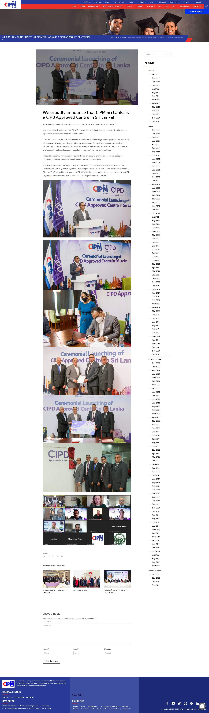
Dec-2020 (156, 278)
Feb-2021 (155, 74)
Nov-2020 (156, 282)
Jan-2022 (156, 242)
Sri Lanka (187, 709)
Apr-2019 (155, 103)
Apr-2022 (156, 417)
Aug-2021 (155, 443)
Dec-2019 (155, 85)
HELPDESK (198, 2)
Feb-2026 (155, 130)
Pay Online (162, 2)
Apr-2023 (156, 195)
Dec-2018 (155, 347)
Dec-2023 (156, 173)
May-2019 (156, 100)
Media (131, 2)
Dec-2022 (156, 210)
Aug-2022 (156, 224)
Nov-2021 (156, 249)
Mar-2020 (156, 311)
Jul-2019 (155, 329)
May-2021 (156, 264)
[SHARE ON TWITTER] (44, 556)
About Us (87, 2)
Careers (186, 2)
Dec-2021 (155, 246)
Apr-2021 (155, 267)
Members (97, 2)
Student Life (119, 2)
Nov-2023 (156, 177)
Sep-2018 (155, 558)
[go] (168, 54)
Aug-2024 (156, 152)
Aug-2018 (155, 562)
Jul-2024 (155, 155)
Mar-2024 (156, 162)
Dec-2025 (156, 137)
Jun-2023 (156, 188)
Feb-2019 (155, 110)
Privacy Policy (77, 695)
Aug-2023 (156, 184)
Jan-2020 (156, 81)
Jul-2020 (155, 296)
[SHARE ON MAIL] (61, 556)
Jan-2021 (156, 275)
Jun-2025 (156, 141)
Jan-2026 (156, 133)
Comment (47, 621)
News (117, 37)
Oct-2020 (155, 286)
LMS (151, 2)
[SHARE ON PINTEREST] (57, 556)
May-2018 (156, 566)
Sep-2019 (155, 92)
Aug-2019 (155, 325)
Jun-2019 (156, 96)
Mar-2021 (156, 271)
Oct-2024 (155, 148)
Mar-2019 (156, 107)
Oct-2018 (155, 121)
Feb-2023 (155, 202)
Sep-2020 (156, 289)
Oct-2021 (155, 253)
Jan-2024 (156, 170)
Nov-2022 (156, 213)
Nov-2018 (156, 118)
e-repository (174, 2)
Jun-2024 (156, 159)
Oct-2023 (155, 181)
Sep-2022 (156, 220)
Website (107, 649)
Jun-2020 (156, 300)
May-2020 (156, 304)
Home (111, 37)
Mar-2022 (156, 235)
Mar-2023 (156, 199)
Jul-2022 (155, 228)
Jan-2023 (156, 206)
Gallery (141, 2)
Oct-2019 (155, 89)
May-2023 (156, 191)
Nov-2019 (156, 508)
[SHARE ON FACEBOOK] (49, 556)
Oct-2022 (155, 217)
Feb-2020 (155, 78)
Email (76, 649)
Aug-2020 (156, 293)
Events (108, 2)
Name (46, 649)
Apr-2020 (156, 307)
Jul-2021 (155, 257)
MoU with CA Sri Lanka (80, 590)
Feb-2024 (156, 166)
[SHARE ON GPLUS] (53, 556)
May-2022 (156, 231)
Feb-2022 (155, 238)
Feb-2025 (155, 144)
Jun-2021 (156, 260)
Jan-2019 (156, 114)
